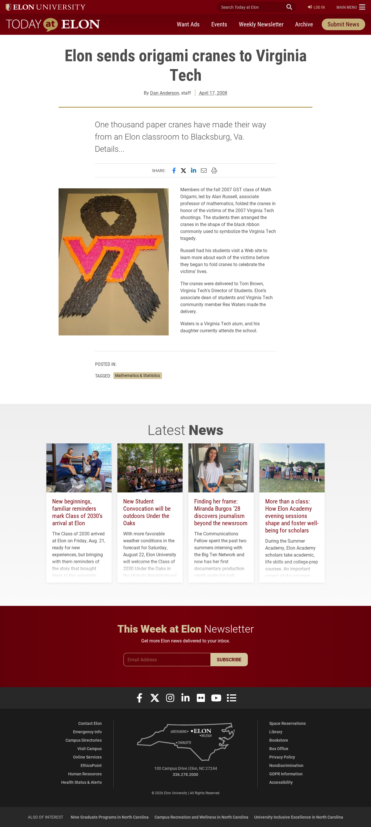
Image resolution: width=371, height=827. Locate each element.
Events (219, 24)
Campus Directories (84, 740)
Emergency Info (87, 731)
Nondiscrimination (286, 765)
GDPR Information (286, 774)
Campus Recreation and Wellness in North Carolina (201, 817)
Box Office (278, 748)
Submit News (343, 24)
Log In (319, 7)
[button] (351, 6)
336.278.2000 (185, 774)
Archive (304, 24)
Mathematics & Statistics (137, 375)
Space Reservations (287, 723)
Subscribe (229, 659)
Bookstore (278, 740)
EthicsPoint (91, 765)
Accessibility (281, 782)
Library (275, 731)
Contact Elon (90, 723)
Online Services (87, 757)
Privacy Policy (282, 757)
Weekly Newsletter (261, 24)
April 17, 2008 (213, 93)
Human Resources (85, 774)
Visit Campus (89, 748)
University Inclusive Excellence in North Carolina (298, 817)
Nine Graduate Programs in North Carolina (110, 817)
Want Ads (188, 24)
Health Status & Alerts (81, 782)
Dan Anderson (164, 93)
